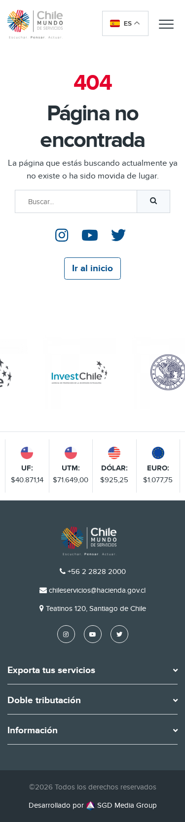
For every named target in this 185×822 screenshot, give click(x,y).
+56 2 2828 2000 (97, 571)
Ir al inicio (92, 268)
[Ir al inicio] (35, 23)
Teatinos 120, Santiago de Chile (96, 608)
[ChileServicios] (88, 541)
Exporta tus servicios (51, 670)
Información (32, 730)
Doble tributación (44, 700)
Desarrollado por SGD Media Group (93, 805)
